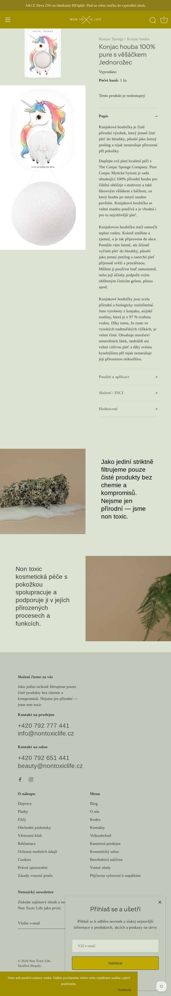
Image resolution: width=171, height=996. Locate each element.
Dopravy (25, 803)
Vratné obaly (100, 867)
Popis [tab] (103, 116)
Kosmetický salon (104, 851)
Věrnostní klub (30, 835)
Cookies (24, 859)
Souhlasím (124, 990)
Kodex (95, 819)
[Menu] (8, 20)
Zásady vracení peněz (35, 875)
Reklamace (27, 843)
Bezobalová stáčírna (106, 859)
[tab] (128, 246)
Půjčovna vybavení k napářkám (115, 875)
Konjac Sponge (111, 39)
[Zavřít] (160, 902)
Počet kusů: (109, 80)
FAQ (22, 819)
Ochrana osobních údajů (37, 851)
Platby (23, 811)
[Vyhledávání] (153, 20)
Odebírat (115, 963)
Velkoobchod (100, 835)
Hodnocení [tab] (108, 409)
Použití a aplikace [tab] (114, 377)
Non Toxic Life (39, 961)
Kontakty (97, 827)
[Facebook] (20, 779)
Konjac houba (138, 39)
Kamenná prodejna (105, 843)
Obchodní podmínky (34, 827)
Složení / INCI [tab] (111, 393)
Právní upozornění (32, 867)
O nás (94, 811)
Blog (94, 803)
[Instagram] (31, 779)
